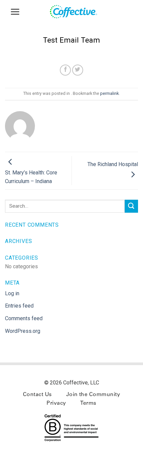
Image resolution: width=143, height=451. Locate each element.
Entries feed (19, 306)
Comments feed (24, 318)
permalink (109, 93)
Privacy (56, 403)
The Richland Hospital (112, 164)
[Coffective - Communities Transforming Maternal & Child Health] (76, 11)
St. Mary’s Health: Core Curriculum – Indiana (31, 176)
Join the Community (93, 394)
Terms (88, 403)
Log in (12, 293)
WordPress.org (22, 331)
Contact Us (37, 394)
